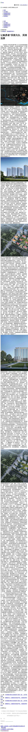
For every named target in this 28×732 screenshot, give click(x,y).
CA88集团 (3, 31)
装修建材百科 (6, 14)
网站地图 (3, 727)
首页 (4, 10)
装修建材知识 (6, 13)
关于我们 (5, 11)
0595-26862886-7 (23, 5)
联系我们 (5, 16)
